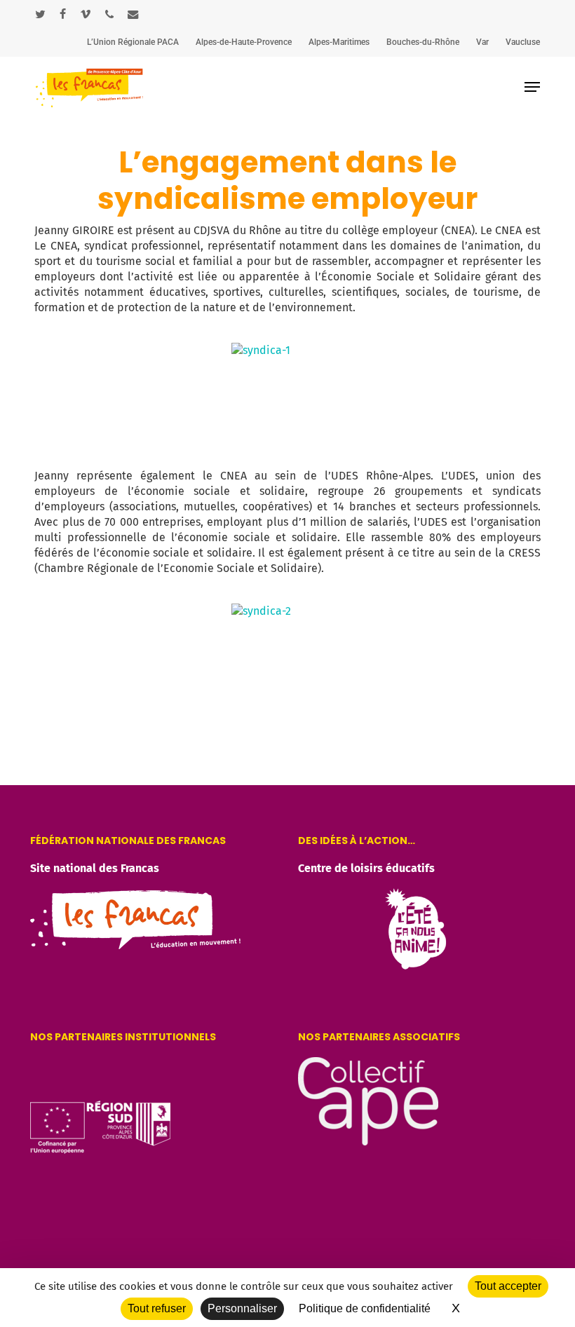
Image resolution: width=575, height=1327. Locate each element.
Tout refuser (157, 1308)
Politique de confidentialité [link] (365, 1308)
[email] (133, 14)
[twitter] (40, 14)
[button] (532, 87)
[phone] (109, 14)
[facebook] (63, 14)
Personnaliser (242, 1308)
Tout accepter (508, 1286)
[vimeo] (85, 14)
